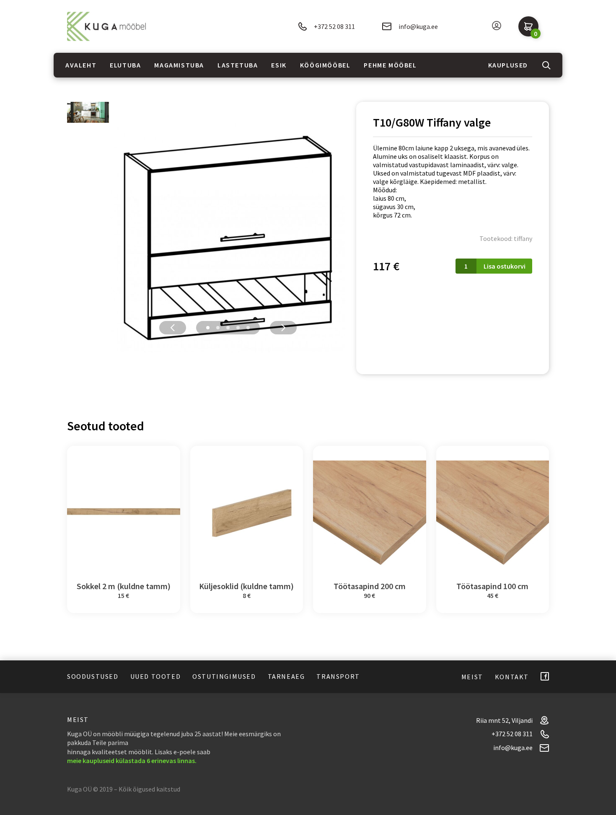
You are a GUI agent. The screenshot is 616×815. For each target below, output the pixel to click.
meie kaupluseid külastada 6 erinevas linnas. (132, 760)
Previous (172, 327)
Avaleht (80, 65)
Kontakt (512, 676)
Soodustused (93, 676)
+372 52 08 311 (334, 26)
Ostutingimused (224, 676)
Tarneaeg (286, 676)
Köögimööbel (325, 65)
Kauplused (508, 65)
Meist (472, 676)
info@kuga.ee (418, 26)
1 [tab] (208, 327)
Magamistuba (179, 65)
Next (283, 327)
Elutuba (125, 65)
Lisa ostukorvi (504, 266)
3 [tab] (228, 327)
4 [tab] (238, 327)
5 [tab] (248, 327)
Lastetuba (237, 65)
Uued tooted (155, 676)
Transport (338, 676)
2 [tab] (218, 327)
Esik (278, 65)
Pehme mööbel (390, 65)
